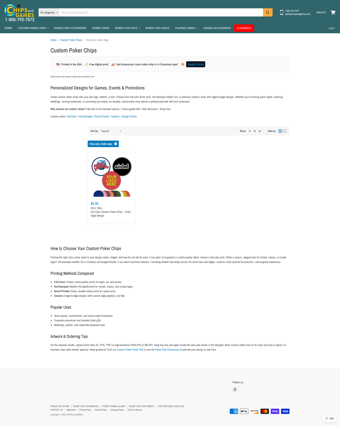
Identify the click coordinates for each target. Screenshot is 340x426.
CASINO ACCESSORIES (217, 28)
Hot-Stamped (85, 116)
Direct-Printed (101, 116)
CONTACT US (56, 409)
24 (250, 131)
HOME (8, 28)
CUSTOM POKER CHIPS (32, 28)
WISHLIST (321, 12)
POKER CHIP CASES (157, 28)
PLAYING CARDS (185, 28)
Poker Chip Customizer (167, 349)
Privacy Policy (85, 409)
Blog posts (71, 409)
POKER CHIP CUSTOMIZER (70, 28)
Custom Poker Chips (71, 39)
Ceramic (115, 116)
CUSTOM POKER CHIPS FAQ (171, 406)
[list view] (285, 131)
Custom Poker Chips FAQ (130, 349)
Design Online (195, 64)
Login (331, 28)
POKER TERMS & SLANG (114, 406)
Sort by (94, 130)
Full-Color (71, 116)
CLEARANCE (244, 28)
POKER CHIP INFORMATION (86, 406)
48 (260, 131)
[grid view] (280, 131)
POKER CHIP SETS (126, 28)
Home (53, 39)
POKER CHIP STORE (59, 406)
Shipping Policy (117, 409)
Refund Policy (101, 409)
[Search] (268, 12)
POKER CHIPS (100, 28)
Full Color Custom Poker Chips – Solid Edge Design (111, 213)
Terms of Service (135, 409)
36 (255, 131)
